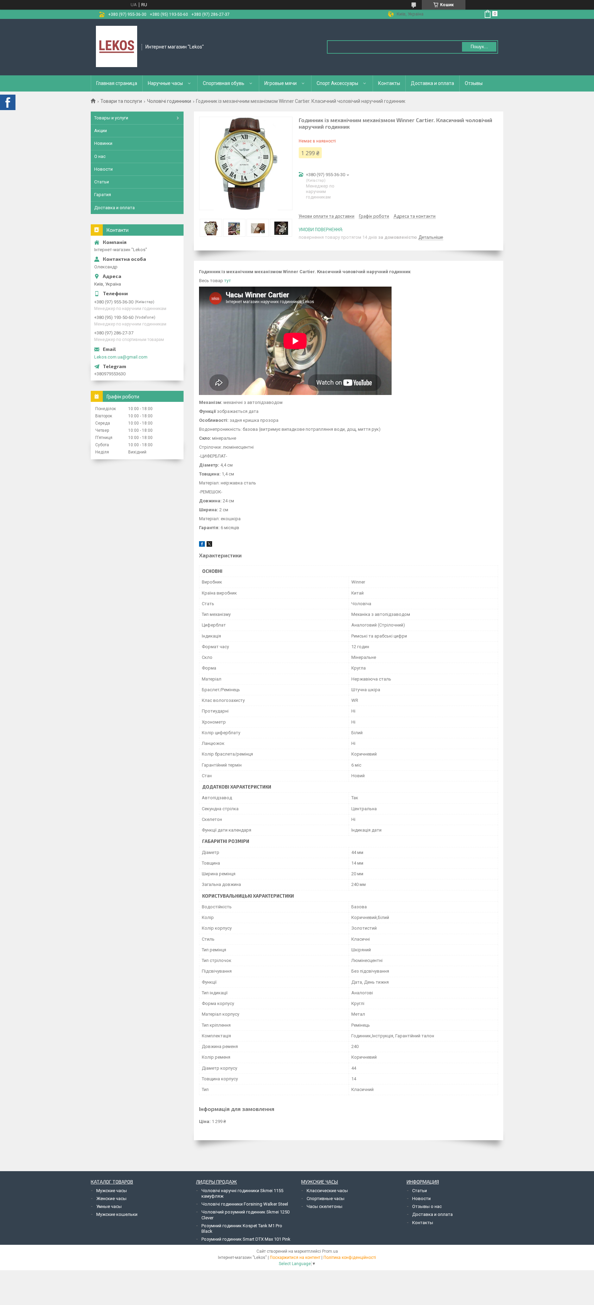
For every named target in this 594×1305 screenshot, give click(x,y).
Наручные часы (165, 83)
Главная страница (116, 83)
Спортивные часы (325, 1198)
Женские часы (111, 1198)
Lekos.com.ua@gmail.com (120, 357)
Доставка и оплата (432, 83)
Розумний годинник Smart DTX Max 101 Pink (245, 1239)
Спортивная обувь (223, 83)
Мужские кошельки (117, 1214)
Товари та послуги (121, 101)
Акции (100, 130)
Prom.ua (330, 1251)
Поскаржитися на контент (295, 1257)
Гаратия (102, 194)
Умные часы (109, 1206)
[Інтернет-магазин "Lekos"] (116, 46)
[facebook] (202, 545)
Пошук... (479, 46)
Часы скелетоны (324, 1206)
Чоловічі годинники (169, 101)
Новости (103, 169)
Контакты (389, 83)
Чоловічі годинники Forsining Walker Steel (244, 1204)
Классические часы (327, 1190)
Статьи (101, 181)
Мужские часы (111, 1190)
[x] (209, 545)
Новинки (103, 143)
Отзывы (474, 83)
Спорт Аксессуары (337, 83)
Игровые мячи (280, 83)
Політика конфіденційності (349, 1257)
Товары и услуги (111, 117)
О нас (100, 156)
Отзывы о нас (427, 1206)
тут (227, 280)
